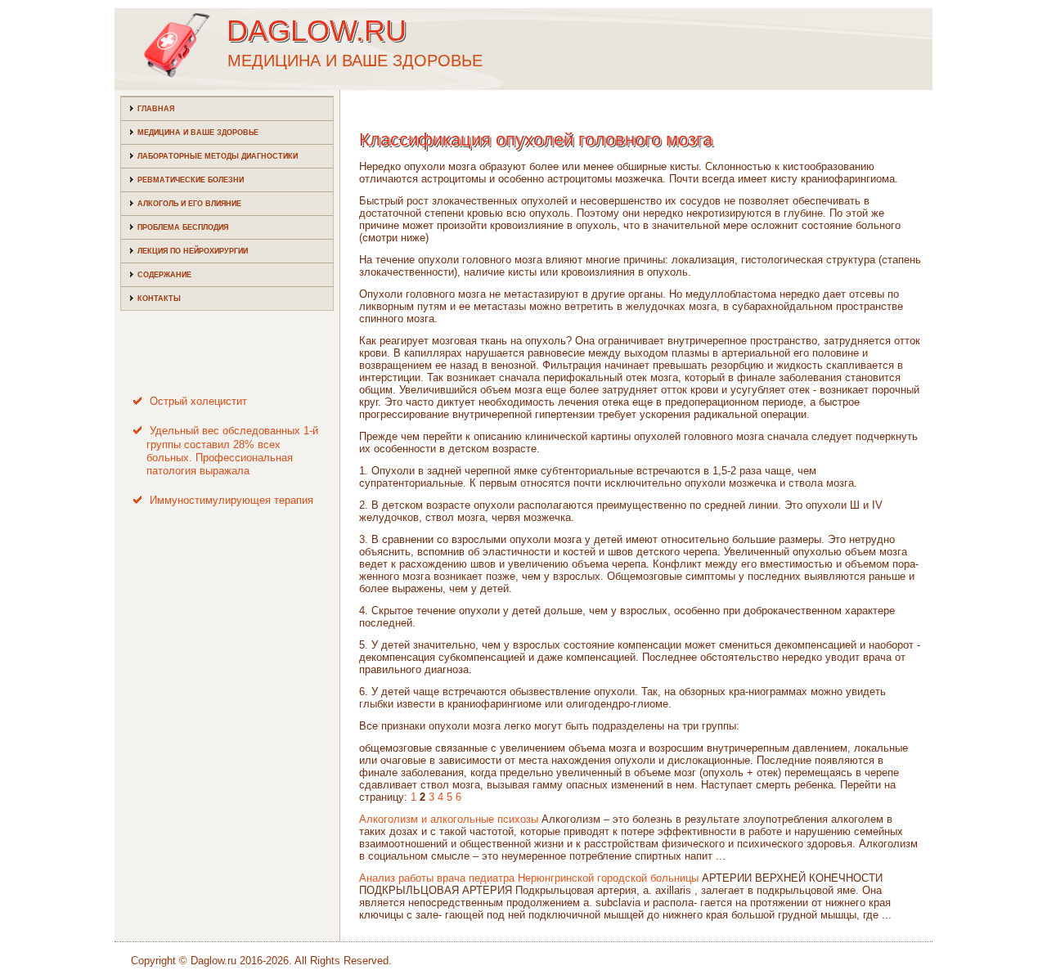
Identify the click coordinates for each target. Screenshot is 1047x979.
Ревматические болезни (190, 180)
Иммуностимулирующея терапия (231, 500)
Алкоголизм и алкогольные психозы (448, 819)
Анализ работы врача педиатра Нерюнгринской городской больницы (529, 878)
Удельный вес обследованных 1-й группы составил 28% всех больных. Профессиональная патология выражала (232, 450)
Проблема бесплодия (182, 227)
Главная (155, 109)
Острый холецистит (198, 401)
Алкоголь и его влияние (189, 204)
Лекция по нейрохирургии (192, 251)
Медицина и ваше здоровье (197, 132)
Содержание (164, 275)
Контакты (159, 298)
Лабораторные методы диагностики (217, 156)
